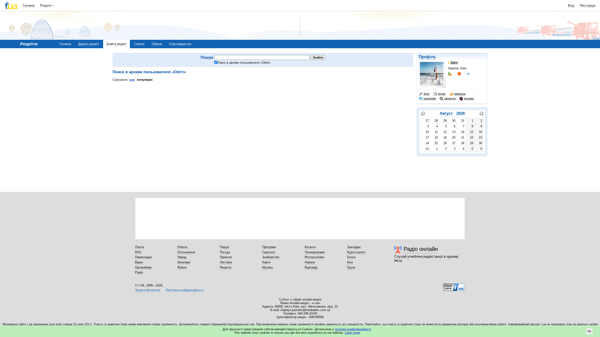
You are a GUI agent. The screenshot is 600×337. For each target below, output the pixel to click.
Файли (182, 267)
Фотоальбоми (314, 257)
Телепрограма (315, 252)
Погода (225, 252)
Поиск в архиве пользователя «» (243, 62)
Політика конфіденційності (184, 290)
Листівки (226, 262)
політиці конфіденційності (353, 329)
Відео (139, 262)
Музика (267, 267)
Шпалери (183, 262)
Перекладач (143, 257)
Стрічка (139, 44)
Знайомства (270, 257)
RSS (138, 252)
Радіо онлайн (421, 249)
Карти (266, 262)
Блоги (351, 257)
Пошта (139, 247)
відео (442, 93)
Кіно (350, 262)
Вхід (571, 5)
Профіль (427, 57)
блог (427, 93)
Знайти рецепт (116, 44)
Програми (269, 247)
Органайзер (143, 267)
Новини (310, 262)
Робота (182, 247)
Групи (351, 267)
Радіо (139, 272)
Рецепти (225, 267)
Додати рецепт (88, 44)
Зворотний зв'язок (147, 290)
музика (469, 98)
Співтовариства (180, 44)
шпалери (430, 98)
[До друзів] (450, 74)
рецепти (450, 98)
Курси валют (356, 252)
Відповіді (311, 267)
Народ (181, 257)
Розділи (45, 5)
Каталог (310, 247)
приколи (459, 93)
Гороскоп (268, 252)
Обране (157, 44)
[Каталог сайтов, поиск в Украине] (453, 285)
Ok (589, 331)
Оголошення (186, 252)
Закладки (353, 247)
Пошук (224, 247)
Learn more (352, 332)
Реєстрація (587, 5)
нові (132, 79)
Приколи (226, 257)
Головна (28, 5)
